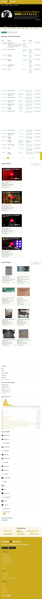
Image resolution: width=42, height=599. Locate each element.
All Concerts (4, 32)
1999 (2, 419)
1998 (2, 421)
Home (2, 5)
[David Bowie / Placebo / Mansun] (23, 270)
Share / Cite (41, 157)
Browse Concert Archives (17, 3)
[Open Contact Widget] (2, 593)
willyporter (6, 439)
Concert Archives (16, 578)
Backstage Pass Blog (6, 564)
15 (12, 513)
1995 (2, 428)
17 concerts (38, 419)
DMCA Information (6, 576)
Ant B (23, 302)
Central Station (21, 144)
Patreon (4, 585)
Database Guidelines (6, 557)
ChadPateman (7, 446)
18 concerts (38, 412)
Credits (3, 588)
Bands (6, 5)
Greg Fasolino (6, 466)
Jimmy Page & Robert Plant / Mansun (8, 319)
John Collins (9, 185)
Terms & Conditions (6, 572)
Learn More (4, 553)
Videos (15, 25)
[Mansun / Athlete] (23, 292)
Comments (36, 28)
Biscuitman (10, 280)
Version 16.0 (4, 592)
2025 (2, 410)
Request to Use (5, 187)
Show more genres (6, 379)
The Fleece (21, 97)
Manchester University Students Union (21, 141)
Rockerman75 (10, 323)
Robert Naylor (6, 443)
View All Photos (35, 263)
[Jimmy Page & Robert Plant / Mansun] (8, 313)
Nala (5, 485)
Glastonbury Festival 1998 (6, 205)
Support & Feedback (6, 559)
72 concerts (38, 421)
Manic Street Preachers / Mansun (8, 298)
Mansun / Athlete (11, 49)
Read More (38, 19)
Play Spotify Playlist (4, 386)
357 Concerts (18, 14)
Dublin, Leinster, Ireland (30, 56)
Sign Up (4, 568)
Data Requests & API (6, 562)
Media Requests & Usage (7, 560)
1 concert (38, 410)
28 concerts (38, 417)
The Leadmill (21, 133)
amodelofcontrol (7, 497)
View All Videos (35, 164)
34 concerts (38, 428)
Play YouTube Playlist (5, 384)
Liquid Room (21, 111)
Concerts (16, 5)
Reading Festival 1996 (6, 276)
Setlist (27, 28)
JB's (23, 64)
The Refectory (21, 148)
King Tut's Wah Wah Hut (25, 50)
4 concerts (38, 414)
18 (30, 157)
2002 (2, 412)
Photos (10, 25)
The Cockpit (21, 130)
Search (3, 3)
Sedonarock (6, 454)
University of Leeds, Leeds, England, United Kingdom (29, 149)
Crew (3, 583)
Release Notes (5, 590)
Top (9, 28)
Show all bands (11, 47)
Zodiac (24, 69)
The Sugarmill (21, 136)
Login (32, 3)
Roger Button (6, 450)
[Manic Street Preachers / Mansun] (8, 292)
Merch (3, 586)
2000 (3, 417)
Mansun (11, 5)
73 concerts (38, 426)
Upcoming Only (9, 32)
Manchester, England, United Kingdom (29, 141)
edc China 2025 (11, 42)
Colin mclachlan (7, 477)
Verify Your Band (5, 555)
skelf (5, 489)
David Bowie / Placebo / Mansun (22, 276)
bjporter (5, 481)
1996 (2, 426)
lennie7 (5, 501)
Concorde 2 (21, 90)
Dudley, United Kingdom (30, 66)
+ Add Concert (26, 3)
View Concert (3, 393)
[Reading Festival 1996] (8, 270)
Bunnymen (6, 462)
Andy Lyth (6, 504)
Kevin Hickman (7, 508)
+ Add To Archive (37, 42)
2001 (2, 414)
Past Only (15, 32)
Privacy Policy (5, 574)
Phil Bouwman (7, 458)
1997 (2, 423)
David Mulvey (6, 435)
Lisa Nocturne (6, 493)
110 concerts (38, 423)
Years (31, 28)
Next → (33, 157)
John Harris (6, 470)
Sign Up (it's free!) (37, 3)
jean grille (24, 281)
